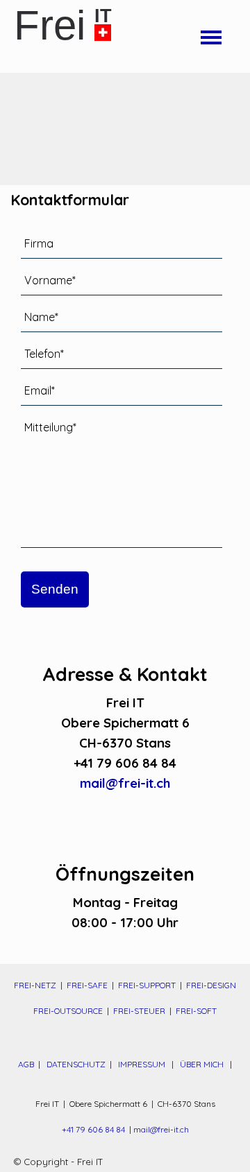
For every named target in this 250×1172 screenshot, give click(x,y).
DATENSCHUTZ (77, 1064)
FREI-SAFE (87, 985)
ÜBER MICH (202, 1064)
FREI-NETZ (35, 985)
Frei (49, 25)
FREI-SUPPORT (147, 985)
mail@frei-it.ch (125, 783)
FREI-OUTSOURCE (68, 1011)
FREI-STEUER (139, 1011)
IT (103, 16)
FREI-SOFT (196, 1011)
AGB (26, 1064)
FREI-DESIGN (211, 985)
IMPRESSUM (141, 1064)
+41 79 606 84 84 (93, 1129)
